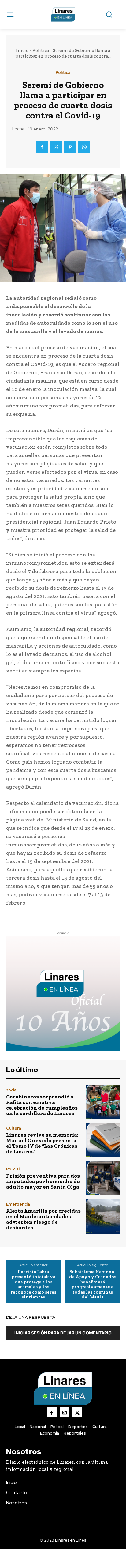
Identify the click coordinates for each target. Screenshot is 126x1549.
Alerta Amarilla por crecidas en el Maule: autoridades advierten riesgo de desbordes (43, 1219)
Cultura (13, 1128)
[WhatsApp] (84, 147)
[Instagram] (64, 1412)
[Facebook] (42, 147)
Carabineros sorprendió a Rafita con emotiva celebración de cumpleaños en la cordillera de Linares (42, 1105)
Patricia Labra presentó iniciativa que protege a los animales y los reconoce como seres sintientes (33, 1284)
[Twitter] (56, 147)
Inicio (22, 50)
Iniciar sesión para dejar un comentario (63, 1332)
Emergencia (18, 1204)
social (11, 1090)
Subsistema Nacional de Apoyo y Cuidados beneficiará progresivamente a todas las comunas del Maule (92, 1284)
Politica (40, 50)
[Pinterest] (70, 147)
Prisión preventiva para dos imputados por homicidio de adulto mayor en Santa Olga (43, 1181)
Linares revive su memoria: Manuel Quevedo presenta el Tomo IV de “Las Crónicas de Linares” (42, 1143)
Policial (13, 1169)
